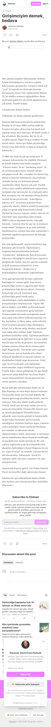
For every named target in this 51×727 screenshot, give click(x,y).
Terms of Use (38, 528)
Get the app (38, 715)
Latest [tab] (12, 595)
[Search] (46, 595)
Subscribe (36, 3)
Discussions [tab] (22, 595)
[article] (25, 610)
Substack (12, 721)
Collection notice (25, 708)
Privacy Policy (30, 695)
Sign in (45, 3)
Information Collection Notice (27, 531)
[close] (43, 641)
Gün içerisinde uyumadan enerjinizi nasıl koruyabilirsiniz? (16, 627)
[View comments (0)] (11, 35)
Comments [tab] (8, 562)
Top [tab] (5, 595)
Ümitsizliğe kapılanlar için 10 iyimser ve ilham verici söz (18, 604)
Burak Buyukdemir (16, 26)
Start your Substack (19, 715)
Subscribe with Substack (27, 684)
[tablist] (13, 562)
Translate (8, 11)
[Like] (4, 35)
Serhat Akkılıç (17, 41)
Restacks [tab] (19, 562)
